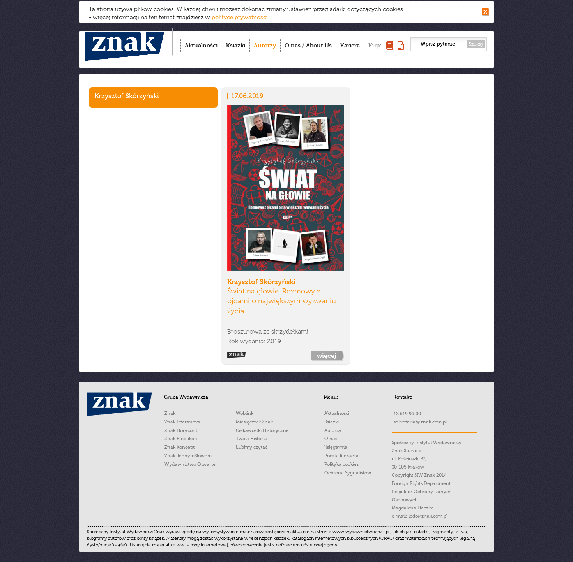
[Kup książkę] (389, 47)
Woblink (244, 413)
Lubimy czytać (251, 447)
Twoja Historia (251, 438)
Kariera (350, 45)
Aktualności (201, 45)
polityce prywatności (240, 17)
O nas (293, 45)
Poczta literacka (341, 455)
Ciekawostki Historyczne (262, 430)
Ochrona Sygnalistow (347, 473)
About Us (319, 45)
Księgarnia (335, 447)
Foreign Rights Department (421, 483)
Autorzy (265, 45)
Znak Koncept (179, 447)
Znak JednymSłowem (188, 455)
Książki (235, 45)
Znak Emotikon (180, 438)
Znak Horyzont (180, 430)
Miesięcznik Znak (254, 422)
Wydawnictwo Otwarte (190, 464)
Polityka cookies (341, 464)
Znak (169, 413)
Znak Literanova (182, 422)
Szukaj (476, 44)
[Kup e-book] (401, 47)
